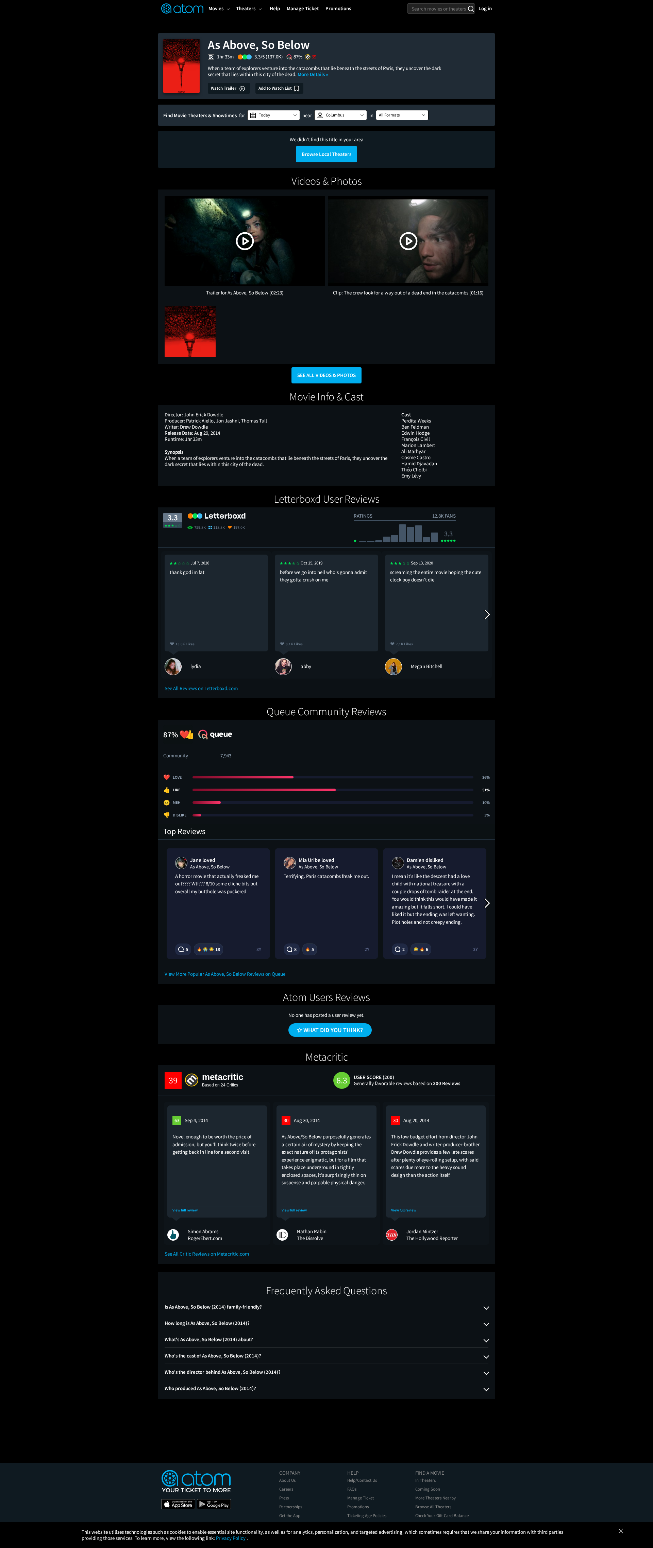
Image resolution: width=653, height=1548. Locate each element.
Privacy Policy (231, 1538)
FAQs (351, 1489)
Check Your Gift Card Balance (442, 1515)
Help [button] (275, 8)
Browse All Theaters (433, 1507)
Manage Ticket (360, 1498)
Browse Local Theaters (326, 154)
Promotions (358, 1507)
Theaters (245, 8)
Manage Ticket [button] (303, 8)
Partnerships (290, 1507)
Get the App (289, 1515)
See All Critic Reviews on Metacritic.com (207, 1253)
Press (284, 1498)
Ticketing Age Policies (366, 1515)
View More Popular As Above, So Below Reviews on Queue (225, 974)
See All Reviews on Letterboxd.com (201, 688)
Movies (215, 8)
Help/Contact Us (362, 1480)
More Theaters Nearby (435, 1498)
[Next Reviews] (486, 614)
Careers (286, 1489)
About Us (287, 1480)
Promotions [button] (338, 8)
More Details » (313, 74)
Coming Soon (427, 1489)
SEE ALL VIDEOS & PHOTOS (326, 375)
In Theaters (425, 1480)
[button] (273, 115)
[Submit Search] (471, 8)
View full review (185, 1210)
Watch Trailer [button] (224, 88)
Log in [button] (485, 8)
